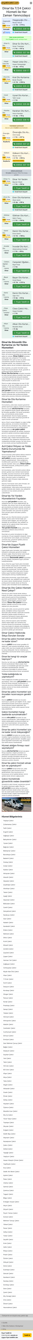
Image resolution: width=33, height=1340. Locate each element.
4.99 (4, 25)
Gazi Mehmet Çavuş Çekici (12, 1043)
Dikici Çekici (7, 937)
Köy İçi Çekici (8, 1115)
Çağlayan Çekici (9, 964)
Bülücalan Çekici (9, 904)
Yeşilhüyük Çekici (9, 1164)
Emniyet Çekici (8, 1039)
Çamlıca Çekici (8, 1190)
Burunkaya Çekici (9, 854)
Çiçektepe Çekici (9, 885)
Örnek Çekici (7, 1096)
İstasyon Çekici (8, 987)
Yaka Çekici (7, 1081)
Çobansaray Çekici (9, 824)
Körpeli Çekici (8, 945)
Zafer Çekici (7, 1247)
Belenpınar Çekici (9, 851)
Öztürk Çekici (8, 1258)
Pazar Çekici (7, 1228)
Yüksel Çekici (8, 1224)
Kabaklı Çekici (8, 922)
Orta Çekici (7, 1300)
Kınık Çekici (7, 1243)
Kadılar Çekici (8, 870)
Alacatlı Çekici (8, 877)
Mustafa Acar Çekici (10, 1111)
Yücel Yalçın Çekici (9, 1119)
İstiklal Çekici (7, 1149)
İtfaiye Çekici (7, 1251)
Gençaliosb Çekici (9, 911)
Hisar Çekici (7, 975)
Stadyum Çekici (8, 1051)
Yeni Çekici (7, 1058)
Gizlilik (5, 1323)
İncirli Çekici (7, 983)
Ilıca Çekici (7, 1168)
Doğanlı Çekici (8, 1130)
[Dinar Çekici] (16, 804)
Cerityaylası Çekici (9, 968)
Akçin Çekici (7, 1205)
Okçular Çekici (8, 1126)
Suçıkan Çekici (8, 1054)
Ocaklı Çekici (7, 1092)
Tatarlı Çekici (7, 892)
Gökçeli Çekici (8, 1262)
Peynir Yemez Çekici (10, 1213)
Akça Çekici (7, 1077)
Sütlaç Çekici (7, 1100)
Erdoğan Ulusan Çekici (11, 1202)
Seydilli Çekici (8, 1239)
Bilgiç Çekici (7, 1198)
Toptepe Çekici (8, 1122)
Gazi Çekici (7, 919)
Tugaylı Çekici (8, 1194)
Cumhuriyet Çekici (9, 1032)
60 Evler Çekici (8, 1070)
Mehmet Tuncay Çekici (11, 1221)
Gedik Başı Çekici (9, 1134)
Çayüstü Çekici (8, 953)
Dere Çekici (7, 1288)
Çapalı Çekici (7, 956)
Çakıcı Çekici (7, 1145)
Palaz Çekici (7, 1179)
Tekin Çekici (7, 1062)
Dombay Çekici (8, 1285)
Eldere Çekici (7, 930)
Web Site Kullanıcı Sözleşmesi (13, 1326)
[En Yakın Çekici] (10, 3)
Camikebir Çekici (9, 1028)
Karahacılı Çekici (9, 1277)
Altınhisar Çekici (8, 888)
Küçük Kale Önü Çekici (11, 971)
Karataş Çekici (8, 1281)
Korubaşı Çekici (8, 990)
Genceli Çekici (8, 1273)
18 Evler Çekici (8, 1066)
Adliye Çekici (7, 1232)
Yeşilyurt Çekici (8, 1156)
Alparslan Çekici (8, 900)
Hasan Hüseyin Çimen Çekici (13, 1160)
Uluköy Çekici (8, 1183)
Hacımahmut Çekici (10, 1307)
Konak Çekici (7, 1002)
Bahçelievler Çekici (9, 839)
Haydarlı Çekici (8, 1104)
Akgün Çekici (7, 1085)
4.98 (4, 66)
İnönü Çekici (7, 1266)
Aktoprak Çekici (8, 873)
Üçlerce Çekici (8, 1107)
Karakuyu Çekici (8, 915)
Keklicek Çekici (8, 934)
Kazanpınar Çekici (9, 1141)
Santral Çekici (8, 1187)
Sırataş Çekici (8, 862)
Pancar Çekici (8, 998)
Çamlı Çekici (7, 1292)
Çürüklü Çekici (8, 949)
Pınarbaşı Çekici (8, 1005)
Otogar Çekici (8, 994)
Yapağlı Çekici (8, 1153)
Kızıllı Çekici (7, 941)
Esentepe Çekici (8, 1270)
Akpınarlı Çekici (8, 1138)
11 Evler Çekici (8, 979)
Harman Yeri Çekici (10, 960)
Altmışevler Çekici (9, 1021)
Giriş (4, 1329)
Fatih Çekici (7, 828)
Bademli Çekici (8, 858)
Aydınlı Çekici (8, 1175)
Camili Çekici (7, 907)
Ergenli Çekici (8, 832)
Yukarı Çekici (7, 1236)
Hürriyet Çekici (8, 1017)
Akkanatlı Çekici (8, 1088)
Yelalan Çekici (8, 1013)
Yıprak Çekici (8, 843)
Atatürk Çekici (8, 1024)
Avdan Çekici (7, 866)
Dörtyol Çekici (8, 1036)
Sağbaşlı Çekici (8, 836)
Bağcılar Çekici (8, 847)
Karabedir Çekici (9, 926)
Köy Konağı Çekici (9, 1296)
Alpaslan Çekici (8, 881)
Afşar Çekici (7, 1073)
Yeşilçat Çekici (8, 821)
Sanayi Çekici (8, 1009)
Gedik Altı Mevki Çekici (11, 1171)
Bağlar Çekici (7, 1047)
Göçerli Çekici (8, 1209)
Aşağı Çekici (7, 896)
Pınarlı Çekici (7, 1255)
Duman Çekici (8, 1217)
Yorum (7, 25)
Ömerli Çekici (8, 1304)
